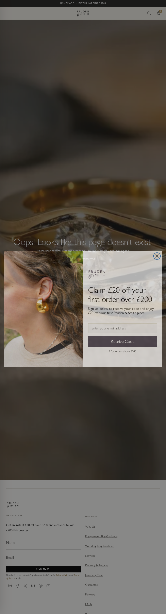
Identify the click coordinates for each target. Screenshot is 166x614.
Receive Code (122, 339)
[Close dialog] (157, 253)
